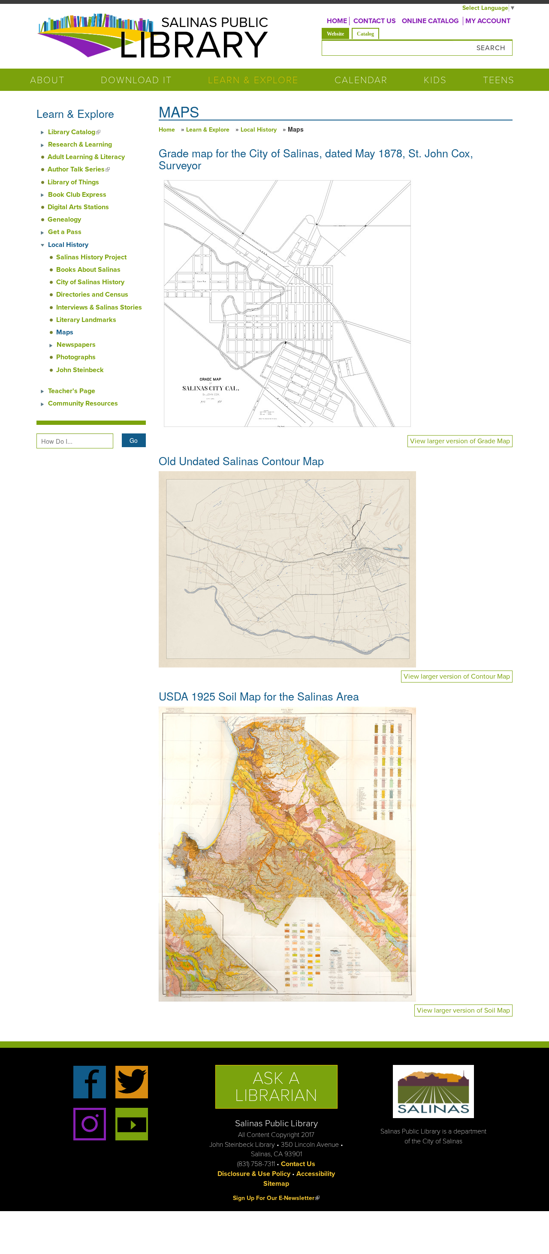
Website (338, 33)
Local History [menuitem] (68, 245)
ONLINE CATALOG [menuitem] (430, 21)
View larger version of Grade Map (460, 441)
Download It (136, 80)
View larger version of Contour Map (457, 676)
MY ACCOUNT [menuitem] (487, 21)
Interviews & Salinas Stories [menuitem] (99, 307)
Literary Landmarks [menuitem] (86, 320)
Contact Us (298, 1164)
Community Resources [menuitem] (83, 403)
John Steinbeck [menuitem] (80, 370)
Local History (259, 129)
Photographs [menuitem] (76, 357)
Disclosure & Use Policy (253, 1174)
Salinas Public (214, 22)
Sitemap (276, 1183)
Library (193, 45)
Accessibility (315, 1174)
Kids (435, 80)
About (47, 80)
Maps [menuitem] (64, 332)
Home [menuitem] (337, 21)
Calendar (361, 80)
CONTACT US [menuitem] (374, 21)
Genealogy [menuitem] (64, 219)
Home (167, 129)
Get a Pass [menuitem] (64, 232)
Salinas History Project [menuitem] (91, 257)
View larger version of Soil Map (463, 1010)
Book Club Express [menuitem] (77, 194)
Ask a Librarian (276, 1087)
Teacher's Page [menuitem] (71, 391)
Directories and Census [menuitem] (92, 294)
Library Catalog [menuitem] (74, 132)
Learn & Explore (253, 80)
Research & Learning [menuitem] (80, 144)
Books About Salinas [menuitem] (88, 269)
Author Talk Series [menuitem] (79, 169)
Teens (499, 80)
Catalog (365, 34)
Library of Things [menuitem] (73, 182)
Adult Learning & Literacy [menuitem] (86, 157)
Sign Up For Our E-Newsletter (276, 1198)
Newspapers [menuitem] (76, 344)
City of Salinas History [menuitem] (90, 282)
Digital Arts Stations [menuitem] (78, 207)
